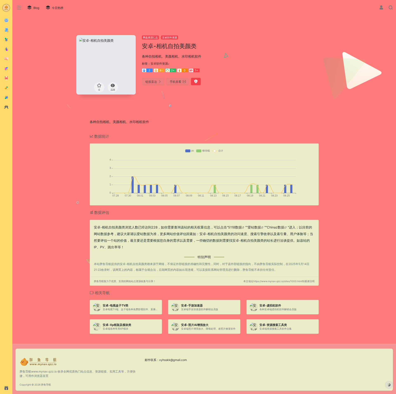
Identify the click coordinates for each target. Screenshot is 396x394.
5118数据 (235, 227)
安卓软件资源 (169, 37)
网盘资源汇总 (150, 37)
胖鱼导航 (46, 384)
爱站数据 (254, 227)
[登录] (381, 7)
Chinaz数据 (275, 227)
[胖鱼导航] (38, 363)
